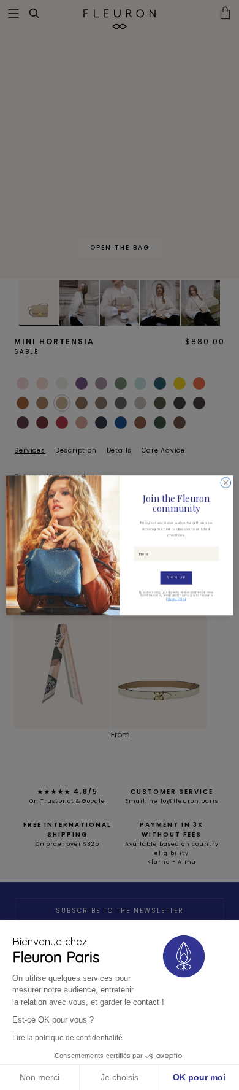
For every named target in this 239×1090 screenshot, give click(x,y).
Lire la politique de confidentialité (67, 1038)
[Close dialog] (226, 482)
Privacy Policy (176, 599)
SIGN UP (176, 577)
